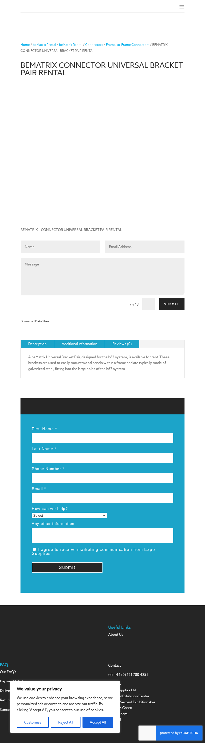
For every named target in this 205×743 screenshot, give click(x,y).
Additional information (79, 344)
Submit (172, 304)
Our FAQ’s (8, 672)
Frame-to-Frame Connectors (127, 45)
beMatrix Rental (44, 45)
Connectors (94, 45)
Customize (33, 722)
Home (25, 45)
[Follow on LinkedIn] (122, 649)
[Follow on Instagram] (112, 649)
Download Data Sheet (35, 321)
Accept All (98, 722)
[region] (65, 707)
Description (37, 344)
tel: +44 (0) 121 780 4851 (128, 674)
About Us (115, 634)
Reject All (65, 722)
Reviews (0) (122, 344)
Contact (114, 665)
